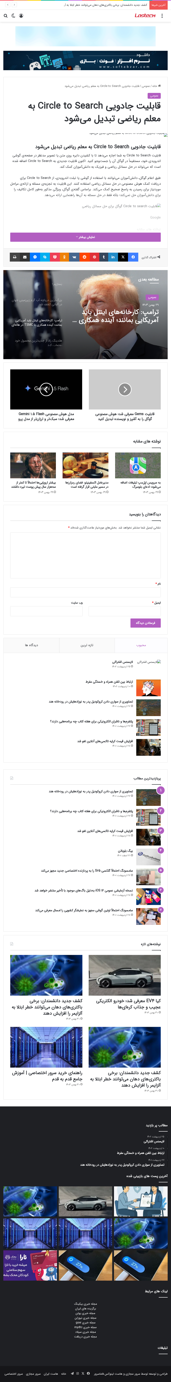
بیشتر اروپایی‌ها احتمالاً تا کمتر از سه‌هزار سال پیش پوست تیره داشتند (33, 484)
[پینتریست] (95, 257)
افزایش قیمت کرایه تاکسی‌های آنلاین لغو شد (105, 741)
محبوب (141, 645)
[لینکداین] (113, 257)
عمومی (146, 86)
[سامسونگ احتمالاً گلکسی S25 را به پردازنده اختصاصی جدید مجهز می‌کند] (148, 876)
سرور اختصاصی (13, 1374)
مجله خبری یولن (85, 1313)
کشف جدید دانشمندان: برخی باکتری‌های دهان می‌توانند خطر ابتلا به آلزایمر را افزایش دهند (93, 5)
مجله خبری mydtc (85, 1327)
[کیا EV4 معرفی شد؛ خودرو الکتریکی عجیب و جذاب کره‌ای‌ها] (125, 975)
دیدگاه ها (31, 645)
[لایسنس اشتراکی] (148, 668)
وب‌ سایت (77, 602)
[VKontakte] (74, 257)
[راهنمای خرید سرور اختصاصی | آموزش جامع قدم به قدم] (46, 1047)
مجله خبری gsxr (86, 1322)
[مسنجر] (35, 257)
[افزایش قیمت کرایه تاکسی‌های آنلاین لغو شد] (148, 747)
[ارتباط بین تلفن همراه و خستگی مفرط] (148, 688)
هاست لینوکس (113, 1374)
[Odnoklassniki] (64, 257)
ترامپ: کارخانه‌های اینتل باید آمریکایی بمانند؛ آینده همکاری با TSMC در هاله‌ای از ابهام (116, 316)
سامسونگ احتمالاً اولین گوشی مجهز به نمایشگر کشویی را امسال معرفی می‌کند (84, 910)
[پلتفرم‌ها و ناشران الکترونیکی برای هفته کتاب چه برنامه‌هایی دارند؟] (148, 727)
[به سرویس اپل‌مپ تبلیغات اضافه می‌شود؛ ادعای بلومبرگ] (138, 465)
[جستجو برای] (5, 17)
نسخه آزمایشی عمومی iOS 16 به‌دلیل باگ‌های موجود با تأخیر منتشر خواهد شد (84, 890)
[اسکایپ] (45, 257)
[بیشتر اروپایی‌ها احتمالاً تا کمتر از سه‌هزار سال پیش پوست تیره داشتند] (33, 465)
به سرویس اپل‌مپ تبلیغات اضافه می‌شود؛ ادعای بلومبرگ (140, 484)
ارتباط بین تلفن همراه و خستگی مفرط (109, 681)
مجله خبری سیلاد (85, 1332)
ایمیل (156, 602)
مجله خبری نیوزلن (85, 1318)
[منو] (162, 17)
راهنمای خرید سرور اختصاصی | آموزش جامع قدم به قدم (47, 1076)
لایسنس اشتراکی (122, 661)
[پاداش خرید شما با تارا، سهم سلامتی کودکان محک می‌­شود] (30, 1265)
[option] (85, 314)
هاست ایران (51, 1374)
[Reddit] (84, 257)
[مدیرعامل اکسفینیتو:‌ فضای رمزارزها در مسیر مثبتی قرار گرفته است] (85, 465)
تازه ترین (87, 645)
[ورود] (21, 17)
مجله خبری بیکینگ (85, 1304)
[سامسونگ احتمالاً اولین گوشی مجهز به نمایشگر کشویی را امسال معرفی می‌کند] (148, 916)
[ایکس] (123, 257)
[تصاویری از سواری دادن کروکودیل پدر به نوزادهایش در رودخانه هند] (148, 707)
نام (158, 583)
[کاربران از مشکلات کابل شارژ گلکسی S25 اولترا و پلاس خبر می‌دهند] (141, 1265)
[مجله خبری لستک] (145, 16)
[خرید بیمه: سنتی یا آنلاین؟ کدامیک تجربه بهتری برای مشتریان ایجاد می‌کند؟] (141, 1201)
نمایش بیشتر (86, 237)
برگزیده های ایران (85, 1308)
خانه (155, 86)
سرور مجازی (133, 1374)
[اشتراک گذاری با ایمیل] (25, 257)
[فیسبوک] (133, 257)
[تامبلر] (103, 257)
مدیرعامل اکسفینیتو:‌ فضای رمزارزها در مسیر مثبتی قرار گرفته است (86, 484)
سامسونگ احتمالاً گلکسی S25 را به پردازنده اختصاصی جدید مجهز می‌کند (87, 870)
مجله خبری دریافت (85, 1336)
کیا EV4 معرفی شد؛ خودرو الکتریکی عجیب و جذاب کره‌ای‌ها (128, 1004)
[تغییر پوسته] (13, 17)
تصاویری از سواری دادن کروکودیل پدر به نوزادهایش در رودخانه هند (91, 701)
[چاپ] (15, 257)
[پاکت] (55, 257)
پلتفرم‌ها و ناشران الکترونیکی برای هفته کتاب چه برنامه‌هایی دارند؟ (91, 721)
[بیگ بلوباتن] (148, 857)
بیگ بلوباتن (125, 850)
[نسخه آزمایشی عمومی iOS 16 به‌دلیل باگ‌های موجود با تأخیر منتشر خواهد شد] (148, 896)
